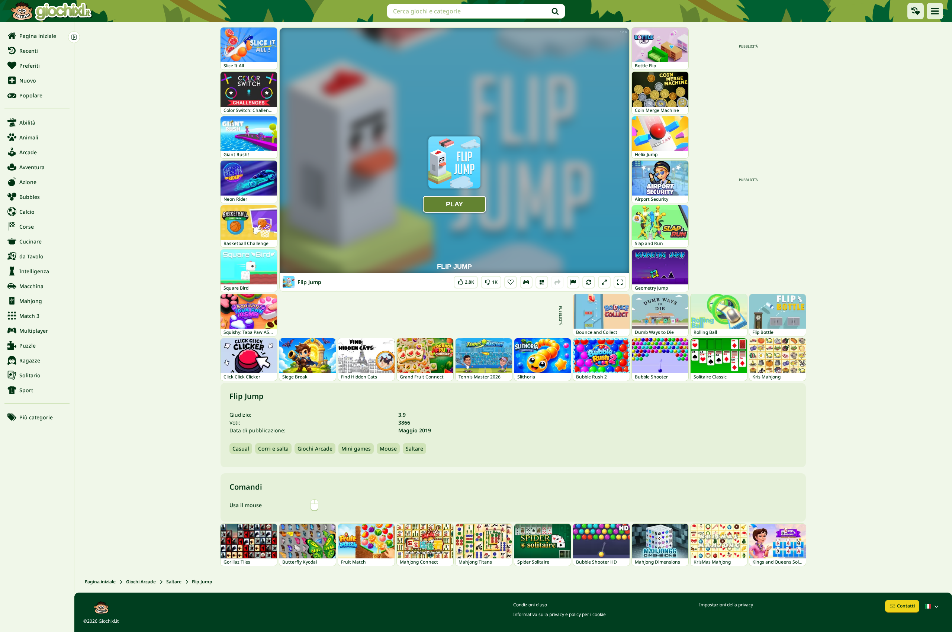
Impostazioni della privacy (726, 605)
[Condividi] (557, 282)
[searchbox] (476, 11)
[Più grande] (604, 282)
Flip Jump (202, 581)
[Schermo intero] (620, 282)
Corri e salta (273, 448)
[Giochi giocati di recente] (915, 11)
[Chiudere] (74, 37)
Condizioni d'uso (530, 605)
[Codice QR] (542, 282)
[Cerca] (555, 11)
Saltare (414, 448)
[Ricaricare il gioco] (588, 282)
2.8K (466, 280)
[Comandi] (526, 282)
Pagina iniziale (100, 581)
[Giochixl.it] (51, 11)
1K (491, 280)
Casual (240, 448)
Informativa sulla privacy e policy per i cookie (559, 614)
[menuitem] (37, 35)
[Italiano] (932, 606)
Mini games (356, 448)
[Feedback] (573, 282)
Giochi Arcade (315, 448)
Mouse (388, 448)
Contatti (906, 606)
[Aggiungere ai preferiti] (510, 282)
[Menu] (935, 11)
